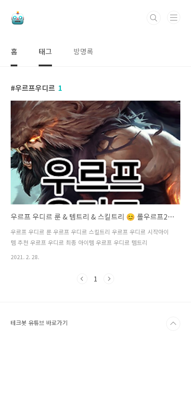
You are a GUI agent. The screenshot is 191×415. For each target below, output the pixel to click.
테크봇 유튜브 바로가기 (39, 322)
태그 (45, 51)
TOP (173, 324)
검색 (153, 17)
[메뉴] (173, 17)
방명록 (83, 51)
